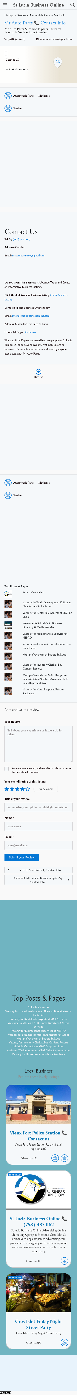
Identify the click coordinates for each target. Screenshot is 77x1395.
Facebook (34, 1374)
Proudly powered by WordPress (23, 1379)
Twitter (48, 1374)
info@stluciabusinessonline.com (31, 315)
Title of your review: (17, 799)
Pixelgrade (65, 1379)
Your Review (12, 722)
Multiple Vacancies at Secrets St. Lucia (44, 654)
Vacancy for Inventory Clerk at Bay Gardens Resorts (38, 1042)
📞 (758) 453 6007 (20, 239)
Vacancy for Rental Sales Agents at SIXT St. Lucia (38, 1019)
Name (9, 818)
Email (9, 837)
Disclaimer (30, 332)
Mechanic (59, 15)
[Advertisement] (38, 164)
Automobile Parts (40, 15)
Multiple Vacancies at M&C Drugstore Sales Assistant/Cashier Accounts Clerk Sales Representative (45, 678)
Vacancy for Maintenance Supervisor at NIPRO (38, 1030)
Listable (50, 1379)
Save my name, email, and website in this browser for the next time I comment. (41, 770)
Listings (8, 15)
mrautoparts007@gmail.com (56, 38)
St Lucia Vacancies (33, 592)
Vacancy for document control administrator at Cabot (38, 1034)
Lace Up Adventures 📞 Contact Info (40, 870)
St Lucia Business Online (38, 4)
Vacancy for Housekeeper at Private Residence (38, 1054)
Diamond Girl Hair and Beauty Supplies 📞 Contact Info (37, 879)
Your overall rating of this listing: (25, 781)
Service (21, 15)
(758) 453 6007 (16, 38)
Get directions (18, 69)
